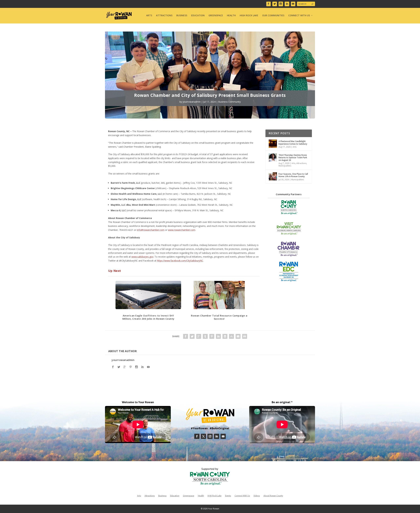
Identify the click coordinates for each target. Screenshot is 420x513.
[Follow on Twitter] (203, 436)
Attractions (164, 15)
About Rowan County (273, 495)
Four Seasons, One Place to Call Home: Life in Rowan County (293, 175)
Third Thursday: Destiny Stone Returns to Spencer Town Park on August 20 (293, 158)
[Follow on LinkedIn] (216, 436)
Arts (149, 15)
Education (198, 15)
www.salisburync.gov (142, 256)
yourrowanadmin (192, 101)
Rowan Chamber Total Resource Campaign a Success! (219, 317)
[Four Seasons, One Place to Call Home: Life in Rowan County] (273, 176)
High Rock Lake (249, 15)
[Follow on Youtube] (223, 436)
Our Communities (273, 15)
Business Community (229, 101)
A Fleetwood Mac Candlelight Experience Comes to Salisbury (293, 142)
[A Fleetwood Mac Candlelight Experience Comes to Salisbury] (273, 144)
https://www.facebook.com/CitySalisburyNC (180, 260)
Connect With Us (299, 15)
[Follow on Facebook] (197, 436)
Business (181, 15)
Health (231, 15)
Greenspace (216, 15)
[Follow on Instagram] (210, 436)
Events (228, 495)
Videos (256, 495)
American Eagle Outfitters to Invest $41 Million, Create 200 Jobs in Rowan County (148, 317)
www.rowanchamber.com (181, 229)
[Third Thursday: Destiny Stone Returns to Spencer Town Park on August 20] (273, 157)
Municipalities (285, 165)
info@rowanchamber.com (150, 229)
